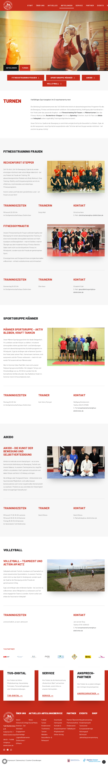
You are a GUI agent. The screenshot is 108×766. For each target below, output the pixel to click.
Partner (90, 5)
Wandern (44, 734)
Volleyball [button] (53, 84)
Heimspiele (58, 723)
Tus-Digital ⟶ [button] (15, 695)
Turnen (43, 723)
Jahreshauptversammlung (88, 737)
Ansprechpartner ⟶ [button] (88, 693)
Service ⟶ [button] (47, 695)
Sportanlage (20, 734)
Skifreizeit (83, 734)
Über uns (40, 5)
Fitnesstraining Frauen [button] (24, 78)
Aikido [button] (89, 78)
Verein (18, 720)
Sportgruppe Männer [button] (62, 78)
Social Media (33, 723)
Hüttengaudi (83, 731)
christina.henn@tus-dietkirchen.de (91, 215)
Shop (94, 713)
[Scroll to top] (104, 762)
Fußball (43, 720)
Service (79, 5)
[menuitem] (30, 5)
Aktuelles (52, 5)
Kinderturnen (45, 726)
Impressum (11, 760)
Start (30, 5)
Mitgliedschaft (59, 731)
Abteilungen (66, 5)
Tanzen (44, 731)
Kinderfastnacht (85, 723)
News (31, 720)
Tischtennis (45, 729)
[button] (4, 750)
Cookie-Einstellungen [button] (33, 760)
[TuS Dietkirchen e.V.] (7, 5)
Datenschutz (20, 760)
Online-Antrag (59, 734)
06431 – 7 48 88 (8, 739)
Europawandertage (86, 729)
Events (100, 5)
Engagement (20, 731)
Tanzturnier (83, 726)
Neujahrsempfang (85, 720)
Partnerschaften (72, 723)
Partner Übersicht (73, 720)
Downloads (58, 720)
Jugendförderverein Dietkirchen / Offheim (23, 740)
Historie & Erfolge (22, 723)
